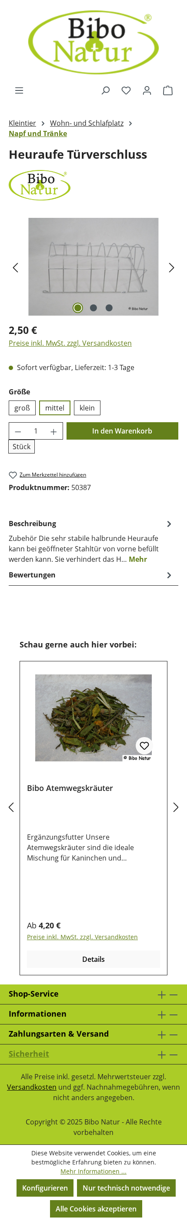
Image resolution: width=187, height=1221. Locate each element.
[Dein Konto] (147, 90)
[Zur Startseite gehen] (93, 42)
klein (87, 408)
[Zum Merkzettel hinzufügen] (144, 745)
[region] (93, 267)
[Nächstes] (171, 267)
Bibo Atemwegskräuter (70, 788)
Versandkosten (32, 1087)
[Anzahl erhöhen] (54, 431)
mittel (54, 408)
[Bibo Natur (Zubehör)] (93, 185)
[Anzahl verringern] (18, 431)
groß (22, 408)
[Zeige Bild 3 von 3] (109, 307)
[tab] (91, 541)
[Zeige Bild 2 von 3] (93, 307)
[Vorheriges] (15, 267)
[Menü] (19, 90)
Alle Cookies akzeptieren (96, 1209)
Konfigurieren (45, 1188)
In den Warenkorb (122, 431)
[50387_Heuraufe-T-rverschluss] (93, 267)
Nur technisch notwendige (126, 1188)
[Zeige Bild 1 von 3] (77, 307)
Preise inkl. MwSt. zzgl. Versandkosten (70, 343)
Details (93, 959)
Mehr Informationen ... (93, 1171)
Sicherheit (29, 1053)
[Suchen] (105, 90)
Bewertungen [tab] (32, 575)
